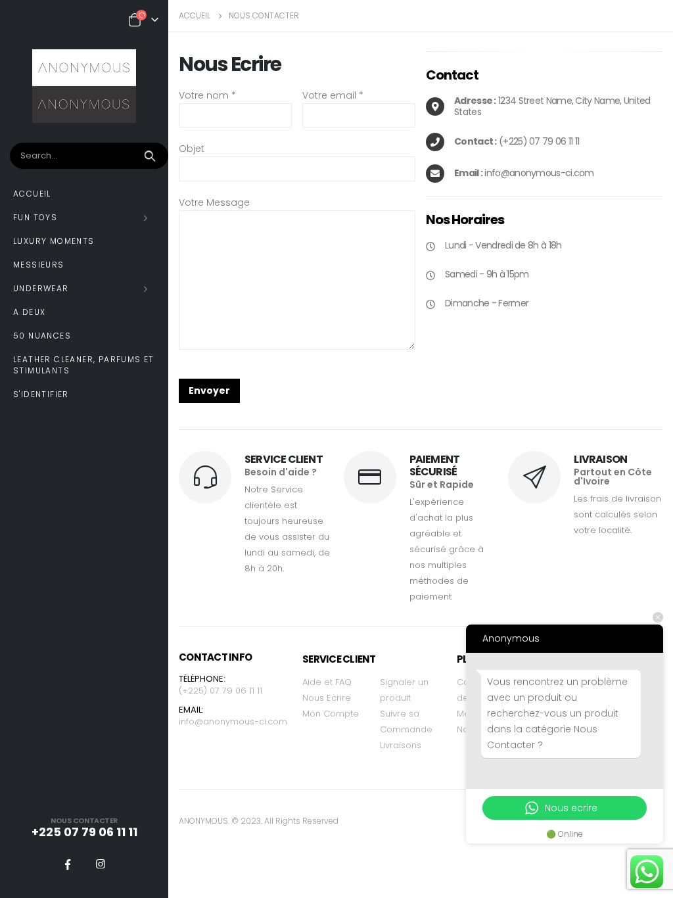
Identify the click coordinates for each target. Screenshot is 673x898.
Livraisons (400, 745)
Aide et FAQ (327, 682)
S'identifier (41, 394)
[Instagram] (100, 864)
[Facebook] (68, 864)
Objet (191, 148)
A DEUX (29, 312)
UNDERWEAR (41, 288)
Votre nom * (207, 95)
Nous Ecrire (326, 698)
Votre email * (332, 95)
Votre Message (214, 202)
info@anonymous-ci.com (233, 721)
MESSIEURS (38, 264)
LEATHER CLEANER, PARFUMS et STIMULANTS (83, 365)
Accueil (32, 193)
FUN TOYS (35, 217)
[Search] (151, 155)
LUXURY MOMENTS (54, 241)
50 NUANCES (42, 335)
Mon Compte (330, 713)
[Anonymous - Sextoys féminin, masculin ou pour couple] (84, 86)
